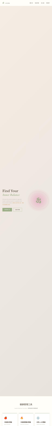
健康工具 (31, 2)
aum (6, 3)
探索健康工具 (7, 209)
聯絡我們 (48, 2)
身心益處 (42, 2)
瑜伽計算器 (37, 2)
